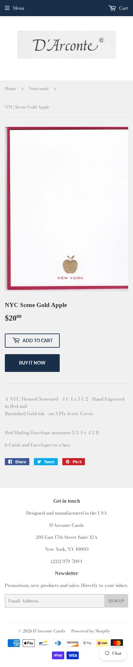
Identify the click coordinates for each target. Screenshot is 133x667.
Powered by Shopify (90, 631)
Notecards (39, 88)
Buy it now (32, 362)
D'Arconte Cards (49, 631)
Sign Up (116, 601)
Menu (18, 8)
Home (10, 88)
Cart (123, 8)
